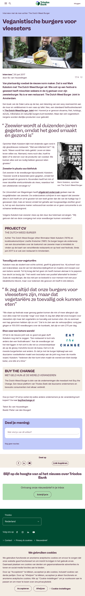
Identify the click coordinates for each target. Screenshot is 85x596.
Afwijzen (40, 588)
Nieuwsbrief (41, 540)
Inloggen (77, 4)
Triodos (8, 515)
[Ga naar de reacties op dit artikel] (81, 77)
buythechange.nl (26, 400)
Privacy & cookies (24, 540)
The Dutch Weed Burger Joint (19, 110)
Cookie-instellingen (61, 588)
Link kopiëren (60, 463)
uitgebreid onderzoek (49, 192)
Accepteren (23, 588)
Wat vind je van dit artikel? (20, 432)
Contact (8, 540)
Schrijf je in (42, 494)
